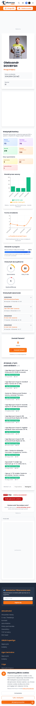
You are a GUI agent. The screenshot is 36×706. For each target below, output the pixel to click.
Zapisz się (18, 602)
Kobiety (4, 647)
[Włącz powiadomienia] (32, 703)
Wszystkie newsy (7, 615)
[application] (18, 190)
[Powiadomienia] (23, 3)
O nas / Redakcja (7, 618)
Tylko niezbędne (18, 698)
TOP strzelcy (6, 632)
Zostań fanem (18, 350)
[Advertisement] (18, 16)
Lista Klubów (5, 623)
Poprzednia (18, 487)
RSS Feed (4, 635)
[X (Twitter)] (29, 3)
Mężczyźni (5, 644)
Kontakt (4, 620)
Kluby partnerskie (7, 626)
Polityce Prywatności (28, 688)
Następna (28, 487)
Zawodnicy (5, 629)
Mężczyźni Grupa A (7, 668)
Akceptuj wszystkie (18, 702)
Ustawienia (18, 693)
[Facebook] (26, 3)
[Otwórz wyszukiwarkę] (18, 3)
